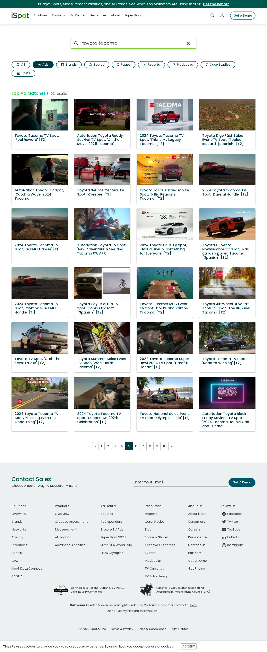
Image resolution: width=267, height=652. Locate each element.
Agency (17, 537)
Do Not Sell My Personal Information (132, 611)
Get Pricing (196, 568)
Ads (45, 64)
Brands (71, 64)
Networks (19, 529)
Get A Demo (243, 15)
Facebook (235, 514)
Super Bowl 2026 (113, 537)
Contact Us (196, 545)
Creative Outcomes (160, 545)
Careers (194, 529)
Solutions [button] (40, 15)
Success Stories (157, 537)
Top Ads (106, 514)
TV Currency (154, 568)
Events (150, 553)
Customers (196, 521)
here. (193, 605)
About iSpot (197, 514)
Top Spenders (111, 521)
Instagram (235, 545)
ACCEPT (188, 646)
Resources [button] (98, 15)
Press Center (198, 537)
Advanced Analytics (70, 545)
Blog (148, 529)
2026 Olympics (111, 553)
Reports (153, 64)
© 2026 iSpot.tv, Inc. (93, 629)
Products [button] (59, 15)
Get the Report (216, 4)
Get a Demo (197, 560)
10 (164, 446)
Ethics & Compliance (151, 629)
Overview (19, 514)
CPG (15, 560)
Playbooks (184, 64)
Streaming (20, 545)
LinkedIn (233, 537)
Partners (195, 553)
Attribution (63, 537)
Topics (98, 64)
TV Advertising (156, 576)
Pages (125, 64)
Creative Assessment (71, 521)
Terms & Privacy (121, 629)
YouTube (233, 529)
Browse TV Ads (111, 529)
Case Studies (219, 64)
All (23, 64)
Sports (17, 553)
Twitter (232, 521)
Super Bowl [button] (133, 15)
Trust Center (179, 629)
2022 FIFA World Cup (116, 545)
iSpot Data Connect (27, 568)
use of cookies (162, 646)
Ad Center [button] (78, 15)
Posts (25, 73)
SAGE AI (17, 576)
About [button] (115, 15)
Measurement (66, 529)
